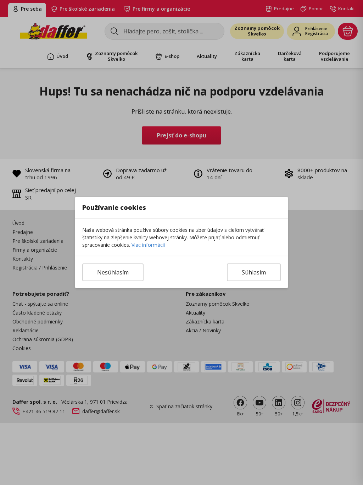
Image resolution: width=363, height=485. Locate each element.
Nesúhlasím (113, 272)
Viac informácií (148, 244)
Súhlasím (254, 272)
